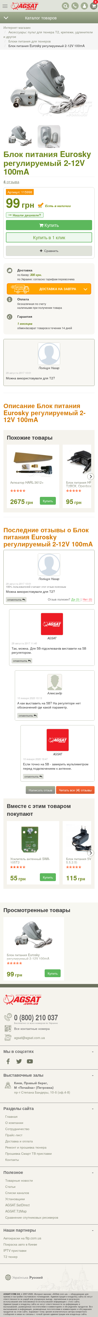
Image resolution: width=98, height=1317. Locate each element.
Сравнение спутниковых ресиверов (31, 1217)
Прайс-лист (13, 1135)
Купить (51, 225)
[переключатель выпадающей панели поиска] (65, 6)
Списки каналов (17, 1192)
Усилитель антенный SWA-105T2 (30, 861)
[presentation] (7, 476)
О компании (14, 1122)
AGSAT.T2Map (16, 1211)
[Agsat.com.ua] (24, 6)
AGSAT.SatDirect (17, 1205)
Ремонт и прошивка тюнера (25, 1147)
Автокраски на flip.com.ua (22, 1238)
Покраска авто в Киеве (20, 1244)
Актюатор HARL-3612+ (27, 482)
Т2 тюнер (10, 1256)
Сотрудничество (17, 1128)
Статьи (10, 1186)
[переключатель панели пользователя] (84, 6)
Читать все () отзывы (75, 790)
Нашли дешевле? (27, 215)
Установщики (15, 1198)
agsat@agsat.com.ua (29, 1037)
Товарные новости (19, 1180)
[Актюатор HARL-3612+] (33, 463)
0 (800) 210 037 (36, 1017)
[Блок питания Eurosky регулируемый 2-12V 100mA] (49, 93)
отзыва (11, 181)
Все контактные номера (32, 1028)
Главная (11, 1116)
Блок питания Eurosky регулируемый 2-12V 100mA (28, 957)
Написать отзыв (40, 790)
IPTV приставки (14, 1250)
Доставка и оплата (19, 1141)
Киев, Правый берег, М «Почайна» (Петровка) (34, 1085)
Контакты (12, 1159)
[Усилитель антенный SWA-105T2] (33, 839)
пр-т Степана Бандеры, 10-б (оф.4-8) (42, 1092)
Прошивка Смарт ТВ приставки (28, 1153)
